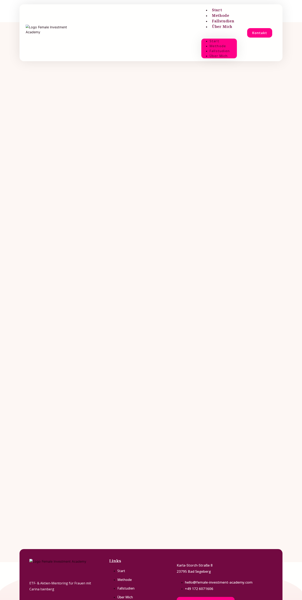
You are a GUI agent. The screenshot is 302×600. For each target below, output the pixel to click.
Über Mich (222, 26)
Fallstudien (223, 20)
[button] (219, 31)
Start (217, 9)
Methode (220, 15)
